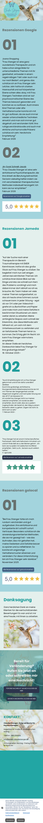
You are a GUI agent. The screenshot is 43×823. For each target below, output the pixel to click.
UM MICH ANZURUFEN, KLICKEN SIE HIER (22, 699)
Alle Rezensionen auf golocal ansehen (18, 569)
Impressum (26, 813)
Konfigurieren (10, 815)
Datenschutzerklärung (12, 813)
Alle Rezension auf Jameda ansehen (17, 457)
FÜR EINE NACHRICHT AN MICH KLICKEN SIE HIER (21, 689)
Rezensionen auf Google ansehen (16, 196)
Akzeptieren (10, 820)
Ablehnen (21, 820)
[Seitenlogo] (12, 10)
